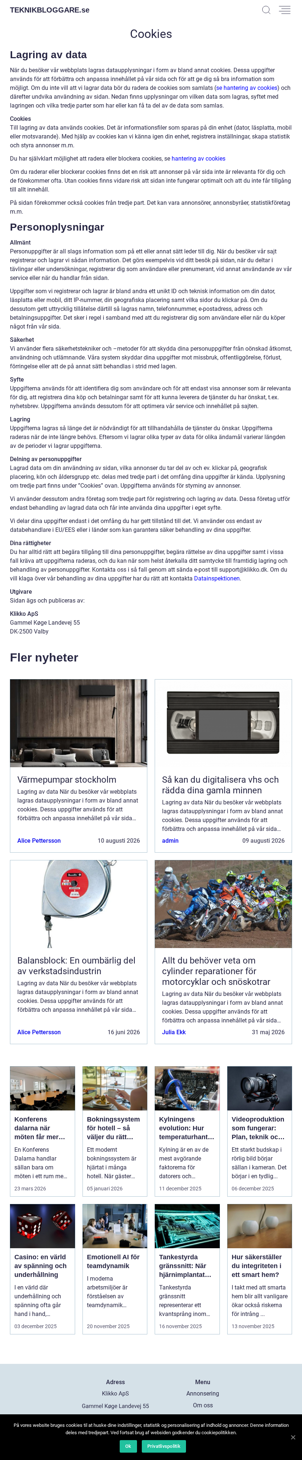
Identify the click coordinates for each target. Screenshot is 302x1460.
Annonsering (202, 1393)
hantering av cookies (198, 158)
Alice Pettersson (39, 840)
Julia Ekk (174, 1032)
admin (170, 840)
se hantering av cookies (246, 87)
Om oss (203, 1405)
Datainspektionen (217, 578)
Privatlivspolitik (163, 1446)
